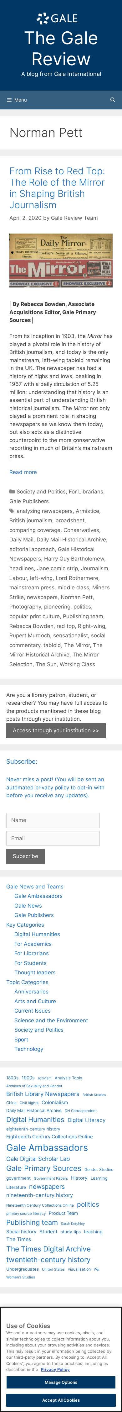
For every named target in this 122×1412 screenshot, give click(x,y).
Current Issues (32, 1011)
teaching (93, 1232)
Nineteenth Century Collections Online (40, 1205)
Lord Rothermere (77, 578)
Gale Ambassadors (38, 896)
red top (66, 626)
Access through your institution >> (56, 730)
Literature (16, 1187)
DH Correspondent (81, 1111)
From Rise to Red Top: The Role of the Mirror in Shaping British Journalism (57, 187)
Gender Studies (98, 1169)
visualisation (79, 1269)
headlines (21, 568)
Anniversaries (31, 991)
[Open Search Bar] (113, 100)
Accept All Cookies (61, 1400)
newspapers (42, 597)
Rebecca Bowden (31, 626)
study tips (71, 1231)
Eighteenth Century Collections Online (49, 1137)
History (79, 1178)
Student (48, 1232)
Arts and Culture (35, 1001)
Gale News (28, 906)
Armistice (87, 511)
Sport (21, 1039)
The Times (18, 1239)
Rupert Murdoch (29, 635)
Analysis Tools (68, 1077)
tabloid (52, 645)
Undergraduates (22, 1269)
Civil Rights (29, 1103)
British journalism (30, 520)
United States (53, 1269)
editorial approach (32, 549)
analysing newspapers (45, 511)
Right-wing (91, 626)
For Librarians (86, 491)
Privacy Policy (55, 1369)
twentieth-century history (48, 1259)
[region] (61, 1359)
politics (82, 606)
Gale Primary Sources (43, 1168)
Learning (99, 1178)
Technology (28, 1049)
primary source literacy (26, 1213)
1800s (12, 1077)
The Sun (46, 664)
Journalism (94, 568)
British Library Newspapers (42, 1093)
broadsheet (69, 520)
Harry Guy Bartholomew (74, 559)
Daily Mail (21, 539)
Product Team (63, 1213)
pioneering (57, 606)
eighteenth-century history (33, 1128)
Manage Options (61, 1382)
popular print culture (34, 616)
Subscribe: (22, 761)
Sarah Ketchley (73, 1223)
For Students (30, 963)
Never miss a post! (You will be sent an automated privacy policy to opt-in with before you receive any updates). (55, 787)
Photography (25, 606)
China (11, 1102)
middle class (73, 587)
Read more (23, 472)
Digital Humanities (37, 934)
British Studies (94, 1095)
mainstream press (31, 587)
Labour (18, 578)
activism (45, 1078)
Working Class (77, 664)
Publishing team (83, 616)
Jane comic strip (57, 568)
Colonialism (55, 1102)
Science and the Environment (51, 1020)
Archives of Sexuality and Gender (34, 1086)
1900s (28, 1078)
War (97, 1269)
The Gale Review (61, 48)
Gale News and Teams (35, 886)
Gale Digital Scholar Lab (38, 1158)
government (18, 1178)
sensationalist (70, 635)
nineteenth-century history (39, 1195)
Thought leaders (35, 972)
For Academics (33, 944)
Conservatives (81, 530)
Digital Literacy (87, 1120)
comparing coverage (34, 530)
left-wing (41, 578)
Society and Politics (41, 491)
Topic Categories (27, 982)
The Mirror (77, 645)
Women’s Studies (20, 1277)
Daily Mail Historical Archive (71, 539)
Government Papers (51, 1178)
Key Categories (25, 925)
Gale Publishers (29, 501)
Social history (21, 1232)
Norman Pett (77, 597)
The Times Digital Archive (48, 1249)
